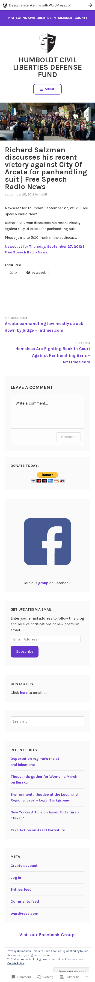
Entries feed (21, 889)
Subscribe (24, 651)
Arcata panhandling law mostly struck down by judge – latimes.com (44, 324)
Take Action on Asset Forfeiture (38, 830)
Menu (50, 89)
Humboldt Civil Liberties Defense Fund (47, 67)
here (24, 692)
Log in (16, 877)
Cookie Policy (15, 963)
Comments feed (25, 901)
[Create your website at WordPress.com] (47, 5)
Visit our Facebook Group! (47, 934)
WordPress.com (24, 913)
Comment (68, 437)
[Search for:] (47, 721)
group (43, 583)
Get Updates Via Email (31, 609)
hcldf (43, 194)
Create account (24, 865)
